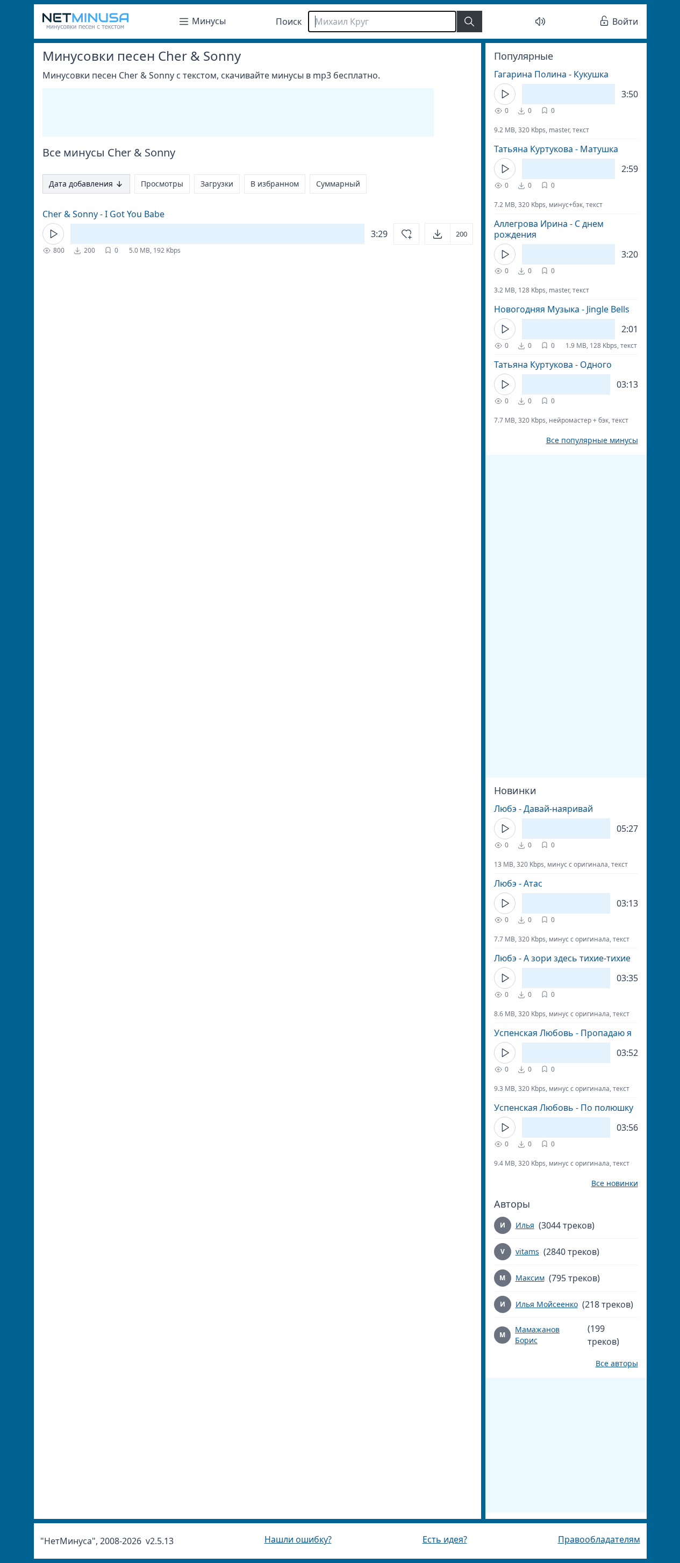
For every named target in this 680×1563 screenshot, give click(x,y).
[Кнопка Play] (53, 234)
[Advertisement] (238, 112)
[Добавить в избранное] (406, 234)
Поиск (289, 21)
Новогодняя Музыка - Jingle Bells (561, 309)
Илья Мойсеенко (547, 1304)
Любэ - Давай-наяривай (543, 808)
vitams (527, 1251)
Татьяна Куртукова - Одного (553, 364)
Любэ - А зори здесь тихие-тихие (562, 958)
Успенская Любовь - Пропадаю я (563, 1032)
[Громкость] (540, 21)
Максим (530, 1278)
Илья (525, 1225)
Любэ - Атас (518, 883)
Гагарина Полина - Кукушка (551, 74)
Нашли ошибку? (298, 1539)
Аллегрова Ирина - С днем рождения (549, 229)
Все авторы (617, 1363)
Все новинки (614, 1183)
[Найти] (469, 21)
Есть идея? (445, 1539)
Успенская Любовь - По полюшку (563, 1107)
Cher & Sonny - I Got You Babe (103, 214)
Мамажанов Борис (537, 1334)
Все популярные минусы (592, 440)
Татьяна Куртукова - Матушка (556, 149)
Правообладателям (599, 1539)
